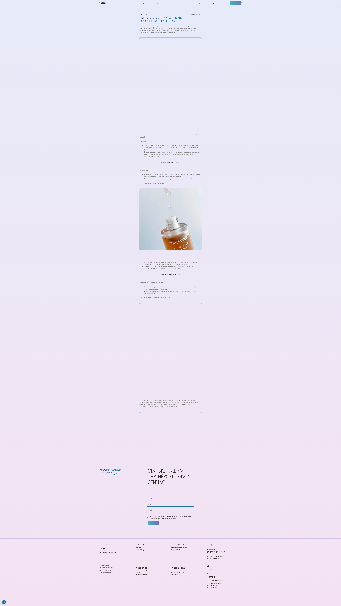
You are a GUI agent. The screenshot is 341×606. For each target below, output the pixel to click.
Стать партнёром (236, 3)
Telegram (210, 569)
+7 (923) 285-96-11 (178, 568)
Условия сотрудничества (107, 552)
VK (208, 565)
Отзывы (167, 3)
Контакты (173, 3)
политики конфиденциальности (166, 518)
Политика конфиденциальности (105, 559)
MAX (208, 573)
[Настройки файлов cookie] (4, 602)
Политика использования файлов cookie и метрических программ (106, 565)
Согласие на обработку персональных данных (106, 571)
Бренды (131, 3)
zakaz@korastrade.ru (201, 3)
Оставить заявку (153, 523)
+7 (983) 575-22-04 (142, 545)
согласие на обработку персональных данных (170, 516)
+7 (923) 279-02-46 (142, 568)
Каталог (125, 3)
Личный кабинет (104, 545)
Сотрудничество (158, 3)
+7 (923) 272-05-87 (178, 545)
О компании (149, 3)
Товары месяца (139, 3)
